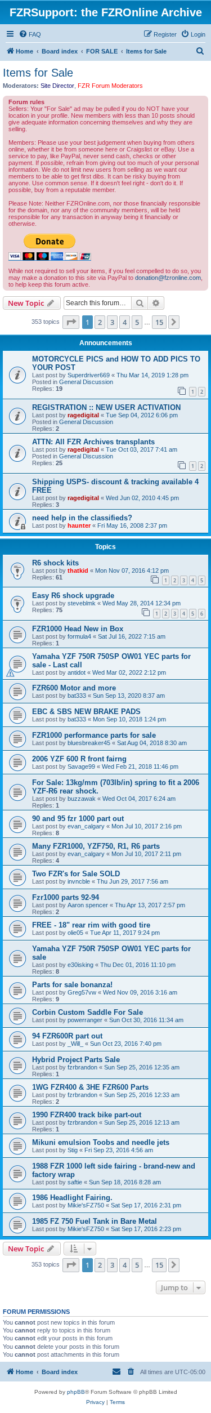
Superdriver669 (89, 375)
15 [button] (159, 322)
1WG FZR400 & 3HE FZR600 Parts (90, 1087)
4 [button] (125, 322)
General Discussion (86, 381)
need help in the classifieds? (82, 518)
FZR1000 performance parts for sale (94, 735)
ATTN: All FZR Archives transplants (93, 442)
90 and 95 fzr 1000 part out (78, 818)
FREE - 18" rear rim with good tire (91, 925)
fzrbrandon (82, 1067)
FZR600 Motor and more (74, 688)
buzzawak (82, 798)
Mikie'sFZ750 (86, 1205)
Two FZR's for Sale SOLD (76, 874)
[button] (70, 322)
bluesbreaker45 (89, 742)
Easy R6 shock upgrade (73, 595)
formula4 (79, 636)
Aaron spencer (88, 905)
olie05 (75, 932)
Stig (73, 1150)
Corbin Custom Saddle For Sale (87, 1012)
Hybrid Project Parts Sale (76, 1059)
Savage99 (81, 766)
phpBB (76, 1392)
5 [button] (137, 322)
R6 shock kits (55, 563)
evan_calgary (86, 826)
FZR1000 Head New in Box (77, 629)
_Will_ (75, 1043)
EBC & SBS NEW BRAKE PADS (86, 711)
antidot (77, 672)
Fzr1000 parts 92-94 (65, 897)
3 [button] (112, 322)
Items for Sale (38, 72)
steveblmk (82, 603)
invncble (79, 881)
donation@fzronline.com (168, 277)
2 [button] (100, 322)
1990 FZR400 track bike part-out (86, 1115)
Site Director (57, 85)
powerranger (85, 1020)
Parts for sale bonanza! (72, 984)
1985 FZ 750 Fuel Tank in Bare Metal (94, 1221)
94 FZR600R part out (67, 1036)
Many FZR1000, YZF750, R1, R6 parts (96, 846)
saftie (75, 1182)
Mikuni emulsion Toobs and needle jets (100, 1142)
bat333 (77, 695)
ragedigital (83, 415)
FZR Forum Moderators (110, 85)
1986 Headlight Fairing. (72, 1197)
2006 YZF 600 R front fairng (79, 759)
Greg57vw (82, 992)
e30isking (80, 964)
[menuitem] (30, 34)
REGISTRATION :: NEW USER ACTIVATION (106, 407)
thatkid (78, 570)
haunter (79, 525)
